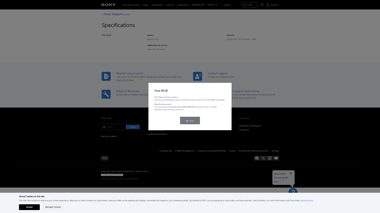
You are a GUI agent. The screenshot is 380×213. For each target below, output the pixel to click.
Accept (29, 207)
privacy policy (307, 200)
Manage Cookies (53, 207)
